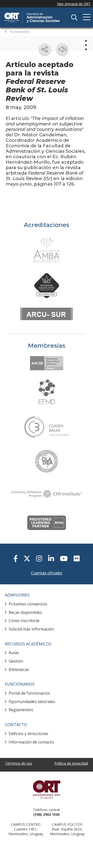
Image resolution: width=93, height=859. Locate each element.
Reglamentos (21, 709)
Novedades (20, 32)
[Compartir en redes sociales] (45, 49)
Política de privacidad (71, 763)
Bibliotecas (19, 669)
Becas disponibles (25, 612)
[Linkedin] (51, 558)
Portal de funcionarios (29, 693)
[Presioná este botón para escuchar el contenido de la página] (62, 49)
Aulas (14, 652)
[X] (27, 558)
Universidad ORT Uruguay (46, 789)
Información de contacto (31, 742)
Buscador (74, 17)
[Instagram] (39, 558)
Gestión (16, 661)
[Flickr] (77, 558)
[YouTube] (64, 558)
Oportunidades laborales (32, 701)
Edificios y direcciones (28, 733)
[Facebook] (15, 558)
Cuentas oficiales (46, 573)
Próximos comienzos (28, 604)
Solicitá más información (31, 629)
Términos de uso (18, 763)
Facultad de (41, 17)
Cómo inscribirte (24, 620)
